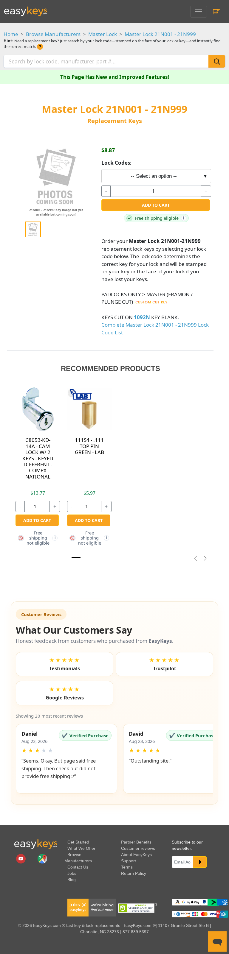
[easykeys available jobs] (91, 907)
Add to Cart (156, 205)
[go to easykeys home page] (35, 843)
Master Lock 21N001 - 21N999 (160, 34)
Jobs (71, 873)
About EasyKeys (136, 854)
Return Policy (133, 873)
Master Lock (102, 34)
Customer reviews (138, 848)
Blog (71, 879)
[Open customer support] (217, 941)
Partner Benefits (136, 842)
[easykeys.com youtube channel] (21, 858)
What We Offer (81, 848)
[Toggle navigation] (198, 12)
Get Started (78, 842)
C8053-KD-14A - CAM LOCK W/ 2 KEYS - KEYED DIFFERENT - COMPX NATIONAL (37, 458)
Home (11, 34)
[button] (66, 759)
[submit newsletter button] (200, 862)
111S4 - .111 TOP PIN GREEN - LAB (89, 446)
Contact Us (77, 867)
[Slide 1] (76, 557)
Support (128, 860)
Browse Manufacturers (53, 34)
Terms (127, 867)
